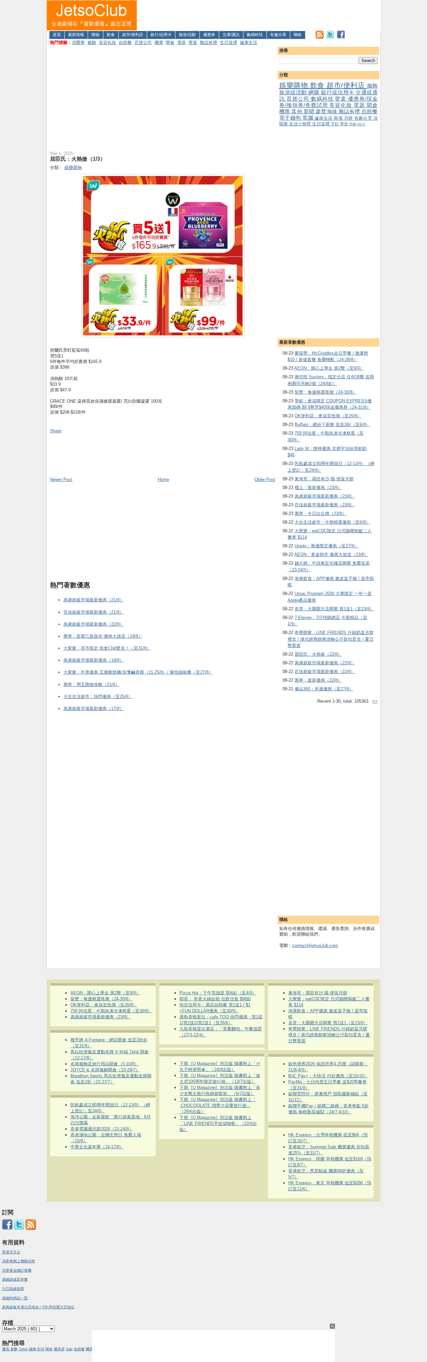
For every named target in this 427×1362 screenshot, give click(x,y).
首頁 (57, 34)
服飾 (91, 42)
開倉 (170, 42)
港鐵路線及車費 (15, 1279)
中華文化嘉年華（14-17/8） (97, 1146)
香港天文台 (11, 1252)
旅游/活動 (187, 34)
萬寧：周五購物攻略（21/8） (91, 684)
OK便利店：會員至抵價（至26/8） (328, 415)
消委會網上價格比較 (18, 1261)
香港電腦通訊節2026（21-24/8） (101, 1128)
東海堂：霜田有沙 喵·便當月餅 (324, 478)
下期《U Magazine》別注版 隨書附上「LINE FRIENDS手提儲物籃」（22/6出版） (218, 1123)
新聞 (310, 111)
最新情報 (76, 34)
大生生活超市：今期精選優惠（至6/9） (332, 522)
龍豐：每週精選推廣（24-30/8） (326, 392)
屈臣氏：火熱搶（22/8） (318, 654)
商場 (339, 118)
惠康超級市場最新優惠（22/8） (325, 662)
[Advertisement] (258, 15)
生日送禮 (228, 42)
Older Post (265, 479)
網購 (314, 92)
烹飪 (335, 124)
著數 (14, 1349)
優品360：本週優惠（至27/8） (324, 688)
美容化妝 (107, 42)
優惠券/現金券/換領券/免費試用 (328, 102)
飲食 (111, 34)
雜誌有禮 (208, 42)
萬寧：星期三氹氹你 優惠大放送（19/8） (102, 636)
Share (55, 430)
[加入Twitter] (330, 37)
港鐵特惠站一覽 (15, 1298)
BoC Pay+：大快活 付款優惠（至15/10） (328, 1075)
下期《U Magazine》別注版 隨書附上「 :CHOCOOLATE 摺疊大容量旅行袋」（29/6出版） (217, 1105)
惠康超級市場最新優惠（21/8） (93, 599)
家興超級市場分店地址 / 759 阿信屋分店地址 (38, 1307)
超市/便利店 (132, 34)
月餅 (349, 118)
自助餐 (125, 42)
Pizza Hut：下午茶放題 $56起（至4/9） (217, 992)
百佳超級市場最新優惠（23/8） (325, 504)
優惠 (6, 1349)
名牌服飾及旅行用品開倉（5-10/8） (104, 1063)
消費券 (78, 42)
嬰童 (192, 42)
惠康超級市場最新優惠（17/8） (93, 708)
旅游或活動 (293, 92)
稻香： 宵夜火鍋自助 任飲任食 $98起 (215, 998)
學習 (344, 124)
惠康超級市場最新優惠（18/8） (93, 660)
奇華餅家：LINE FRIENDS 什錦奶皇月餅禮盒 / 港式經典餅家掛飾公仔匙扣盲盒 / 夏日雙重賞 (331, 639)
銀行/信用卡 (160, 34)
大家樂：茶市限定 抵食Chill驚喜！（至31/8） (107, 648)
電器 (181, 42)
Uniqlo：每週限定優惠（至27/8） (326, 545)
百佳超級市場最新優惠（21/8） (93, 612)
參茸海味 (327, 111)
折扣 (40, 1349)
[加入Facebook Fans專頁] (341, 37)
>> (375, 701)
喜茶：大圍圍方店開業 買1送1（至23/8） (334, 608)
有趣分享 (278, 34)
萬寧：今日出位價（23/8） (320, 513)
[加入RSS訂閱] (320, 37)
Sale (69, 1349)
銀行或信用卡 (338, 92)
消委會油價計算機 (16, 1270)
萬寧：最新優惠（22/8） (318, 680)
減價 (32, 1349)
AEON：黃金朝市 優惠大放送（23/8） (331, 554)
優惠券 (209, 34)
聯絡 (298, 34)
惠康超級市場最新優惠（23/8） (325, 496)
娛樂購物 (294, 85)
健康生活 (248, 42)
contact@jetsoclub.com (315, 945)
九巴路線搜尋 (13, 1289)
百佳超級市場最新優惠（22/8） (325, 671)
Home (163, 479)
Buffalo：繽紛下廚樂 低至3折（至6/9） (332, 424)
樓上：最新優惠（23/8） (318, 487)
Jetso (23, 1349)
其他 (297, 111)
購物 (95, 34)
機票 (158, 42)
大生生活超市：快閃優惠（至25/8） (97, 696)
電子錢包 (290, 118)
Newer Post (61, 479)
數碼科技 (255, 34)
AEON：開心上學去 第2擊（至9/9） (329, 368)
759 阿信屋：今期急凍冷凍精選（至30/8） (111, 1010)
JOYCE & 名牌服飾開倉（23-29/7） (105, 1069)
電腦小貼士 (357, 124)
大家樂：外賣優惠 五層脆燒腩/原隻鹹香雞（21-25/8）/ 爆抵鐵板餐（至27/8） (138, 672)
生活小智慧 (300, 123)
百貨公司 (143, 42)
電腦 (308, 118)
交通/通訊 (231, 34)
